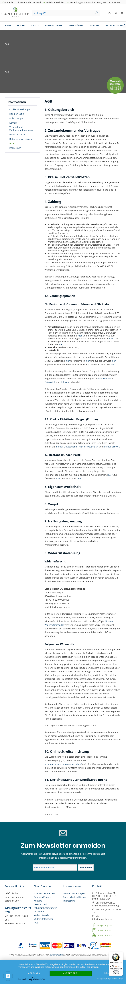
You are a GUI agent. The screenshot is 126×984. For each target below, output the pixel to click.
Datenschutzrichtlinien (114, 979)
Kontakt (13, 122)
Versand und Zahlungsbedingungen (21, 129)
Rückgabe (39, 911)
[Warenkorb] (121, 13)
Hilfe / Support (16, 118)
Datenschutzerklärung (20, 139)
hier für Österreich (88, 446)
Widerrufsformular (43, 918)
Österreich (50, 382)
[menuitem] (66, 14)
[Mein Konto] (115, 13)
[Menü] (121, 953)
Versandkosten (56, 954)
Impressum (15, 147)
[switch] (116, 972)
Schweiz (65, 382)
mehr (107, 973)
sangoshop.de (104, 925)
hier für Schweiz (111, 446)
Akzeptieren (71, 973)
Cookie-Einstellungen (20, 109)
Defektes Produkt (42, 897)
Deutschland (104, 378)
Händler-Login (16, 113)
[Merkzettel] (109, 13)
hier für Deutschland (66, 446)
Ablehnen (34, 973)
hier (80, 335)
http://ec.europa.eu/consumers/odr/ (63, 764)
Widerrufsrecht (17, 134)
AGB (11, 143)
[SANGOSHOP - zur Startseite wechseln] (15, 12)
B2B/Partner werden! (44, 893)
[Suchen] (96, 13)
